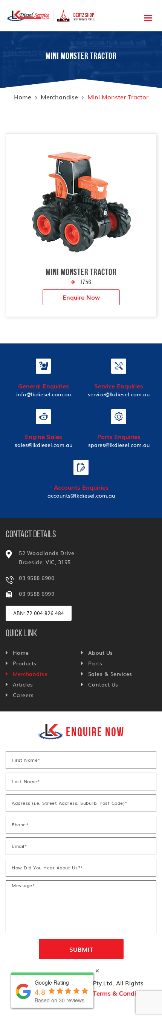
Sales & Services (110, 673)
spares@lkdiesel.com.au (119, 444)
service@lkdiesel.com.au (119, 394)
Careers (23, 695)
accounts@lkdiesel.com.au (81, 495)
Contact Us (103, 684)
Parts (95, 663)
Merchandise (59, 96)
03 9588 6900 (36, 577)
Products (25, 663)
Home (22, 96)
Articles (23, 684)
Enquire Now (81, 297)
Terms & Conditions (121, 992)
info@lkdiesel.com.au (43, 394)
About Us (100, 652)
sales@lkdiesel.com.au (43, 444)
